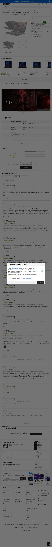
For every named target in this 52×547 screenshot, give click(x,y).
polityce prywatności (28, 278)
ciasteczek (15, 268)
